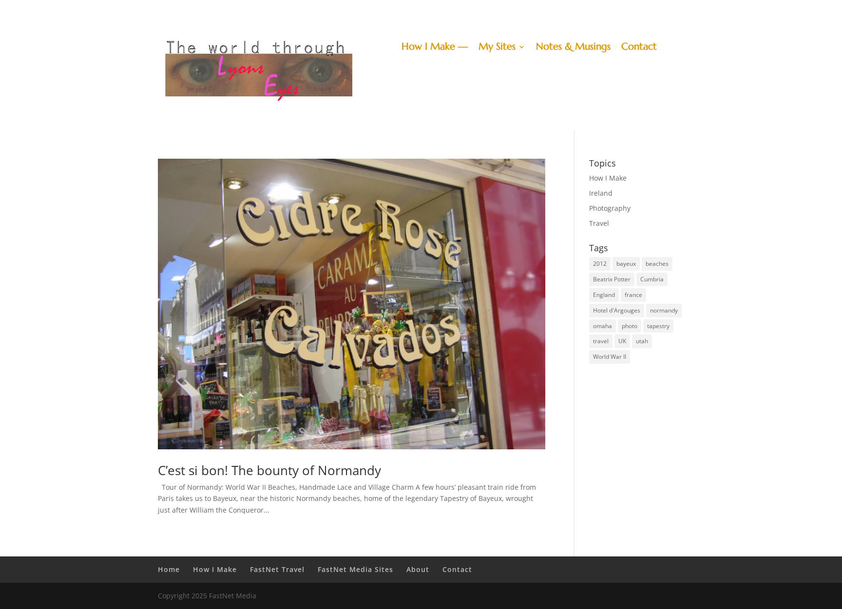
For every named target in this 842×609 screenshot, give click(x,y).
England (604, 295)
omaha (602, 326)
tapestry (658, 326)
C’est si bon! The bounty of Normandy (269, 470)
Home (169, 569)
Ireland (600, 193)
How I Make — (435, 48)
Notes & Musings (573, 48)
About (417, 569)
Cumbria (652, 279)
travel (601, 341)
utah (642, 341)
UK (622, 341)
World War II (609, 356)
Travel (599, 223)
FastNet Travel (277, 569)
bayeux (626, 263)
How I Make (608, 178)
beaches (657, 263)
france (633, 295)
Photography (610, 208)
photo (629, 326)
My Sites (497, 48)
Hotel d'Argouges (616, 310)
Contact (639, 48)
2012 (600, 263)
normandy (664, 310)
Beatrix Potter (612, 279)
